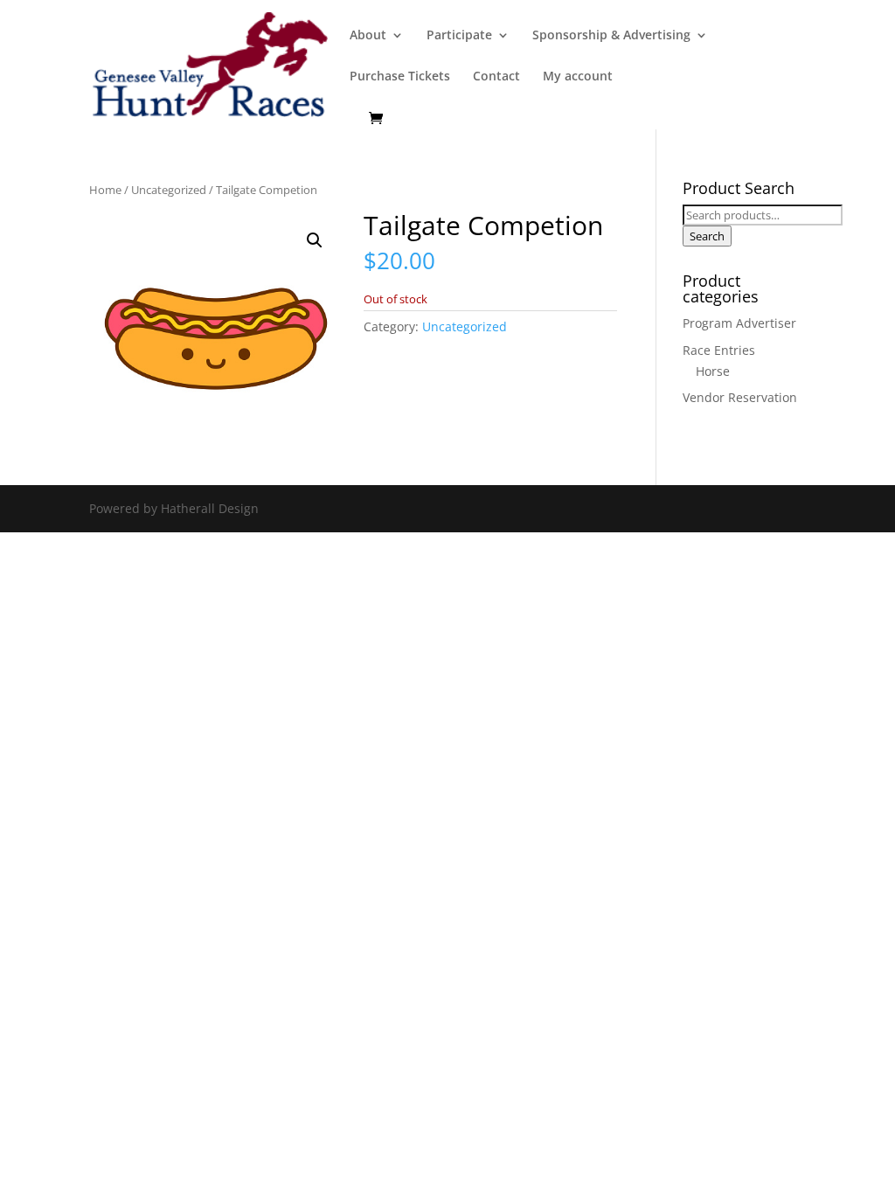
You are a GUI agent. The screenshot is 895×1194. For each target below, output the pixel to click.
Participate (459, 36)
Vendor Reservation (740, 397)
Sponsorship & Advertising (611, 36)
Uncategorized (168, 190)
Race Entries (719, 350)
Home (105, 190)
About (368, 36)
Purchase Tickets (400, 77)
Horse (713, 371)
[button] (314, 240)
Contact (496, 77)
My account (578, 77)
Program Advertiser (739, 323)
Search (707, 236)
